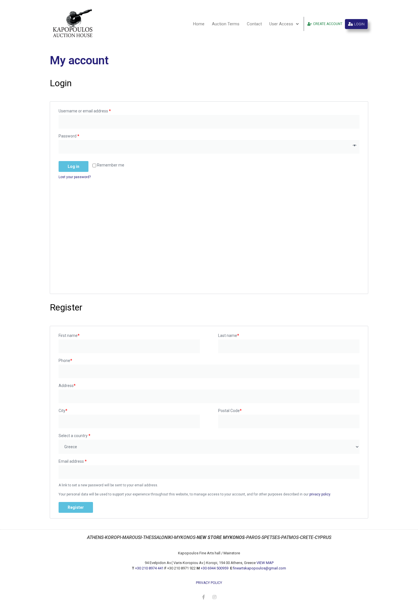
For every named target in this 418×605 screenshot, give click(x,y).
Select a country (74, 435)
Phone (65, 360)
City (63, 410)
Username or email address (85, 111)
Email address (73, 461)
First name (69, 335)
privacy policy (319, 494)
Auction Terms (225, 23)
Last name (228, 335)
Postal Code (230, 410)
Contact (254, 23)
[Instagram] (214, 597)
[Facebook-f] (203, 597)
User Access (281, 23)
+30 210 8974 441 (149, 568)
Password (69, 136)
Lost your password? (75, 177)
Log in (73, 166)
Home (198, 23)
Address (67, 385)
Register (76, 507)
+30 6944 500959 (215, 568)
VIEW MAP (265, 563)
